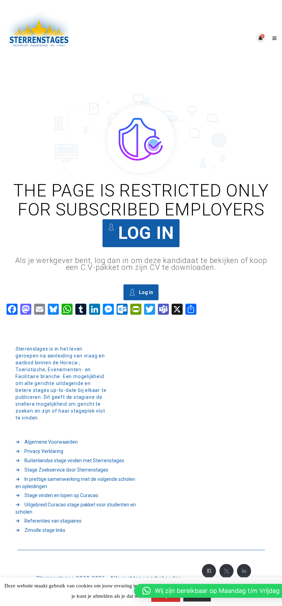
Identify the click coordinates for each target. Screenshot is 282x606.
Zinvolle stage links (44, 530)
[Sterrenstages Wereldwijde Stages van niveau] (73, 37)
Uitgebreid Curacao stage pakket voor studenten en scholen (75, 508)
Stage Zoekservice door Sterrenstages (66, 470)
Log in (146, 233)
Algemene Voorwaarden (51, 442)
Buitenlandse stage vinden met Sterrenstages (74, 460)
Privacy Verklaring (43, 451)
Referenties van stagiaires (53, 521)
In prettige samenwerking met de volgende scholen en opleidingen (75, 482)
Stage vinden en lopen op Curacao (61, 495)
